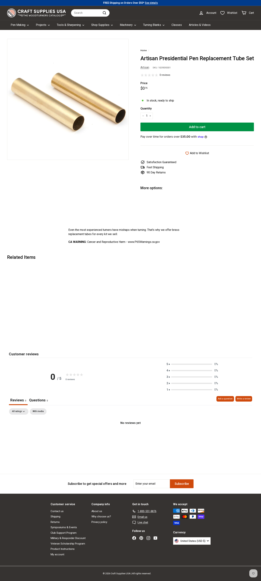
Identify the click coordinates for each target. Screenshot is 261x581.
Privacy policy (99, 522)
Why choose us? (101, 516)
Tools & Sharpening (69, 25)
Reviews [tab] (18, 400)
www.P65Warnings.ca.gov (144, 242)
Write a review (244, 398)
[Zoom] (67, 99)
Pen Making (18, 25)
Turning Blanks (152, 25)
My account (57, 554)
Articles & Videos (200, 25)
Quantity (146, 108)
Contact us (57, 511)
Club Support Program (64, 532)
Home (143, 50)
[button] (192, 364)
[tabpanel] (130, 434)
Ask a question (225, 398)
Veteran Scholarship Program (68, 543)
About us (96, 511)
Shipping (55, 516)
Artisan (144, 67)
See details (151, 2)
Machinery (126, 25)
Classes (177, 25)
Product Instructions (63, 549)
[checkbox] (38, 411)
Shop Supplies (100, 25)
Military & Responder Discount (68, 538)
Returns (55, 522)
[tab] (38, 400)
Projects (41, 25)
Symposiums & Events (64, 527)
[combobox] (90, 13)
